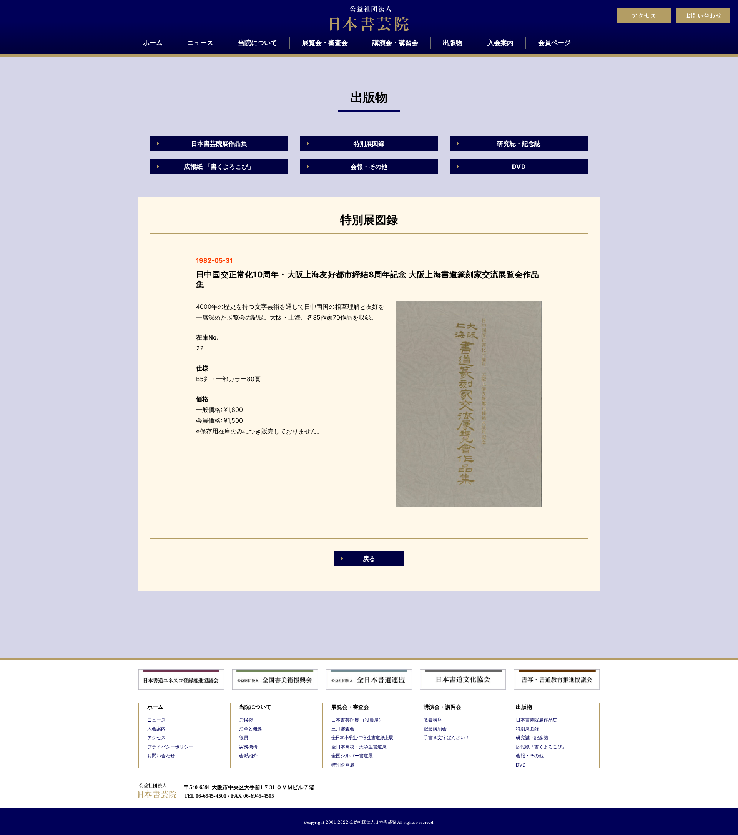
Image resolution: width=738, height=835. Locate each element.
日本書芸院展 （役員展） (357, 720)
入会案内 (500, 43)
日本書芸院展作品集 (219, 143)
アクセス (644, 15)
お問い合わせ (703, 15)
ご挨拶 (246, 720)
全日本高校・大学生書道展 (359, 747)
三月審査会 (342, 729)
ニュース (200, 43)
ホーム (153, 43)
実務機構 (248, 747)
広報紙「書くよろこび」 (541, 747)
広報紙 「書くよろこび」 (219, 166)
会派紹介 (248, 755)
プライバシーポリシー (170, 747)
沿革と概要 (250, 729)
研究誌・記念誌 (518, 143)
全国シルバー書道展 (352, 755)
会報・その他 (369, 166)
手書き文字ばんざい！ (447, 737)
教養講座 (433, 720)
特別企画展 (342, 765)
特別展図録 (369, 143)
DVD (518, 166)
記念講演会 (435, 729)
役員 (243, 737)
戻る (369, 558)
